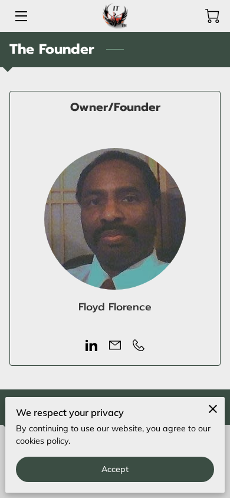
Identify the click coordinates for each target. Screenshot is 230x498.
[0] (212, 16)
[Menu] (20, 16)
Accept (115, 469)
